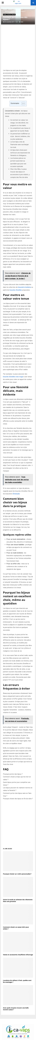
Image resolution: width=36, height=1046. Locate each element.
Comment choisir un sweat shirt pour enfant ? (16, 928)
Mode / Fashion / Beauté (9, 14)
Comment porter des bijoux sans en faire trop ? (17, 794)
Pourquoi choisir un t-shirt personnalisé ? (17, 874)
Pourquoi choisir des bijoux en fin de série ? (18, 799)
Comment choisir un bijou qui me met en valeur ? (17, 778)
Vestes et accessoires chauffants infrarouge (18, 955)
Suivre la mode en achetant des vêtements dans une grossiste (17, 900)
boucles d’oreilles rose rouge (13, 377)
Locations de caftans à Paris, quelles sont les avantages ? (17, 981)
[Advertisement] (18, 49)
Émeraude (16, 494)
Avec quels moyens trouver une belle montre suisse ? (16, 1009)
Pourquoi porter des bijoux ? (13, 774)
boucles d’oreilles (16, 290)
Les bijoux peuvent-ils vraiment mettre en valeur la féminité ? (17, 789)
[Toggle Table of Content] (22, 103)
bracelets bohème (24, 287)
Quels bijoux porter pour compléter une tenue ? (16, 783)
